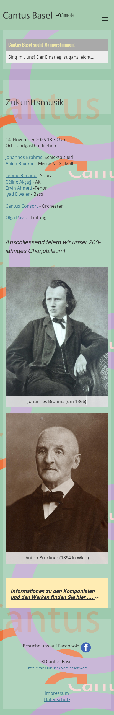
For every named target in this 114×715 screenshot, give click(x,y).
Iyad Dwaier (18, 194)
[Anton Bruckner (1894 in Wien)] (57, 488)
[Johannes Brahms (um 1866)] (57, 336)
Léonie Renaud (21, 175)
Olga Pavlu (16, 218)
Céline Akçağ (19, 182)
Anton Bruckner (21, 163)
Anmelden (68, 15)
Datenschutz (57, 699)
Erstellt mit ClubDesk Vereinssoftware (57, 667)
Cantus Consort (22, 206)
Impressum (57, 693)
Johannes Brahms (24, 157)
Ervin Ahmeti (19, 188)
